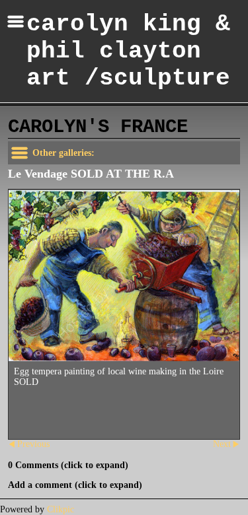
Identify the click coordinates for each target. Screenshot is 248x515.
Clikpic (60, 509)
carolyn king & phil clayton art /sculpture (128, 51)
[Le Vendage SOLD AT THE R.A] (124, 275)
